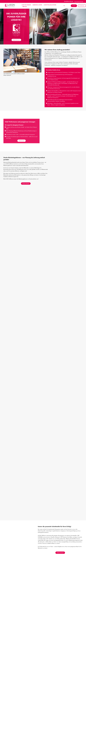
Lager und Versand (26, 4)
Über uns (24, 6)
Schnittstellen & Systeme (50, 4)
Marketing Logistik (37, 4)
